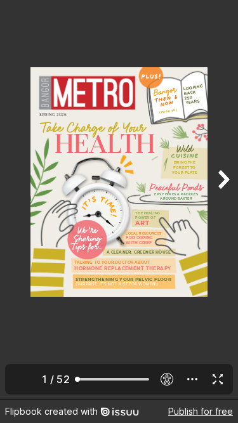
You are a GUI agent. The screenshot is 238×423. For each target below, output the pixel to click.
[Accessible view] (167, 379)
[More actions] (192, 379)
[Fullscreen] (217, 379)
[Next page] (223, 200)
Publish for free (200, 411)
